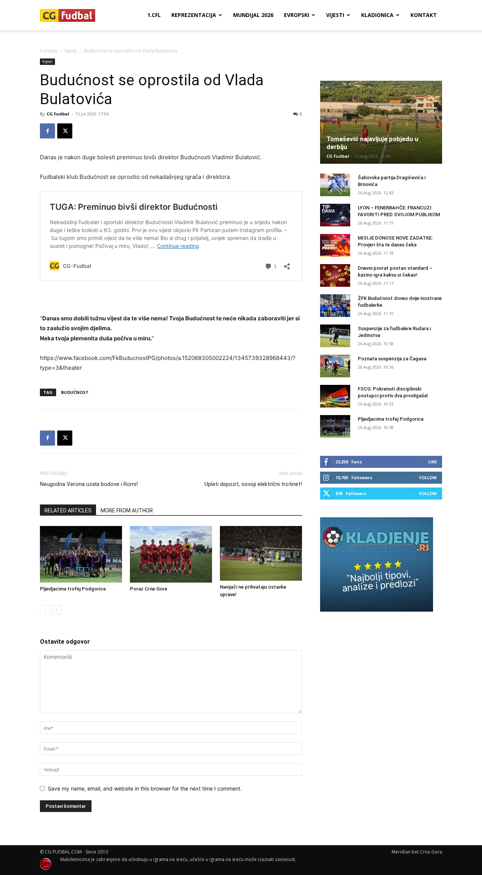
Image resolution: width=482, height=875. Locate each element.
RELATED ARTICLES (68, 510)
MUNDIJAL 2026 (253, 14)
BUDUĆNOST (74, 392)
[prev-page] (44, 609)
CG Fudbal (58, 114)
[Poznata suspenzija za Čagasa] (335, 366)
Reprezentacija (193, 14)
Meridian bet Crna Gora (417, 852)
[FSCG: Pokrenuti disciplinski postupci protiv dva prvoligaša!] (335, 396)
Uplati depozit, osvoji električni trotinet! (253, 484)
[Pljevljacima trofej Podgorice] (81, 554)
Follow (428, 477)
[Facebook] (47, 130)
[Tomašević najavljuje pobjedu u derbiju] (381, 122)
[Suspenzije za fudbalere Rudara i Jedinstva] (335, 335)
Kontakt (423, 14)
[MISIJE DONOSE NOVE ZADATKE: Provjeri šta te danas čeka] (335, 245)
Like (432, 461)
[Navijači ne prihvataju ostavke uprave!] (261, 553)
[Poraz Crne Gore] (171, 554)
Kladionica (377, 14)
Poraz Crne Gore (148, 589)
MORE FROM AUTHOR (127, 510)
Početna (48, 51)
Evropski (296, 14)
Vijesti (335, 14)
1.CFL (154, 14)
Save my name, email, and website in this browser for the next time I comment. (145, 788)
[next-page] (56, 609)
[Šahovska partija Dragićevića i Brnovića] (335, 185)
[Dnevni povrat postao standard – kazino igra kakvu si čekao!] (335, 275)
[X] (64, 130)
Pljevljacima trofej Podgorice (73, 589)
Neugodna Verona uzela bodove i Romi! (89, 484)
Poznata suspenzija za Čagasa (392, 358)
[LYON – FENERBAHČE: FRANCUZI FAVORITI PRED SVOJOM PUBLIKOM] (335, 215)
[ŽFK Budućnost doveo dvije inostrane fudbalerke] (335, 305)
